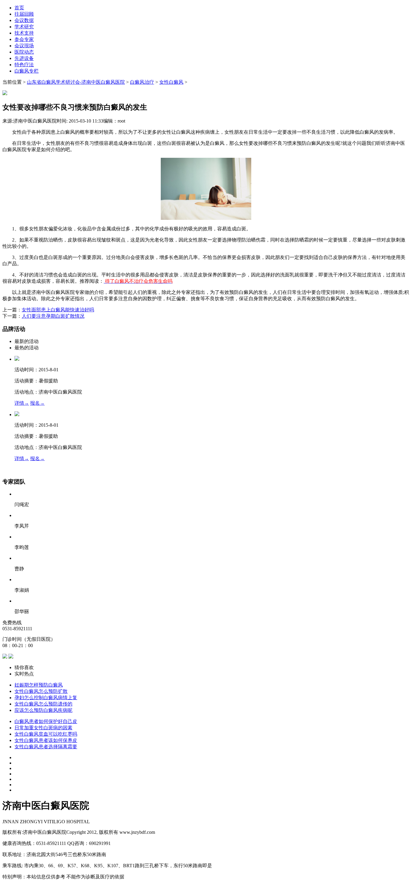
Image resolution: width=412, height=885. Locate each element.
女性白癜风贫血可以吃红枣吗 (45, 734)
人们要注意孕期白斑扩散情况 (53, 316)
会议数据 (24, 20)
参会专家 (24, 39)
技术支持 (24, 33)
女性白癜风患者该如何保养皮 (45, 740)
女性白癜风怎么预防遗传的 (43, 703)
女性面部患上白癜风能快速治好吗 (58, 309)
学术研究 (24, 26)
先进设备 (24, 58)
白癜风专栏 (26, 70)
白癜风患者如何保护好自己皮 (45, 721)
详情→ (21, 403)
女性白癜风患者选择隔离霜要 (45, 746)
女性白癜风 (171, 82)
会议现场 (24, 45)
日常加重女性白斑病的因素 (43, 727)
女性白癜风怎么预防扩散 (41, 691)
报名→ (37, 403)
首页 (19, 7)
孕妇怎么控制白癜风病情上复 (45, 697)
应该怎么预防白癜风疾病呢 (43, 710)
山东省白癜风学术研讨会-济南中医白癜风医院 (76, 82)
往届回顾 (24, 14)
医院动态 (24, 52)
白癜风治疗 (142, 82)
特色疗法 (24, 64)
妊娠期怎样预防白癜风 (38, 684)
